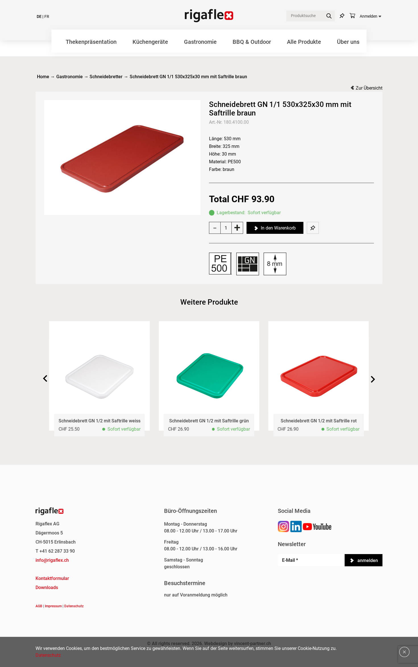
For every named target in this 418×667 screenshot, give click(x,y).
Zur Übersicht (369, 88)
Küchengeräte (150, 41)
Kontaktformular (52, 578)
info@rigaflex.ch (52, 560)
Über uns (348, 41)
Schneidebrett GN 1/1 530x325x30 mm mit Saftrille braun (188, 76)
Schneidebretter (106, 76)
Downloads (47, 587)
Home (43, 76)
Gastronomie (200, 41)
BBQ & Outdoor (252, 41)
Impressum (53, 606)
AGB (39, 606)
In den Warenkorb (278, 228)
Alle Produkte (304, 41)
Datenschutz (74, 606)
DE (39, 16)
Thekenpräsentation (91, 41)
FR (46, 16)
